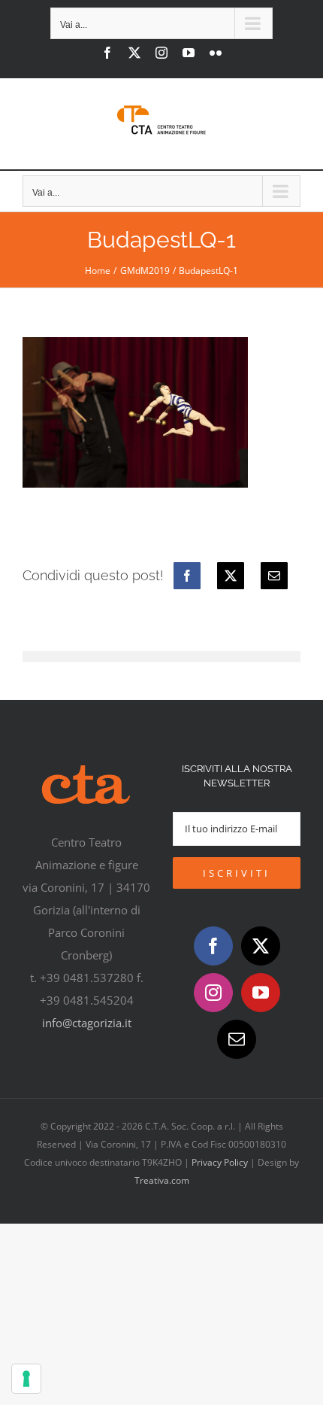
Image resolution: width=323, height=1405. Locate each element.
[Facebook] (187, 575)
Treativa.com (161, 1180)
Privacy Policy (220, 1162)
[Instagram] (213, 992)
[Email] (274, 575)
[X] (230, 575)
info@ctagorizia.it (86, 1022)
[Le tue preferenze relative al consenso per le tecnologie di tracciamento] (26, 1378)
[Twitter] (260, 946)
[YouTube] (260, 992)
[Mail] (236, 1039)
